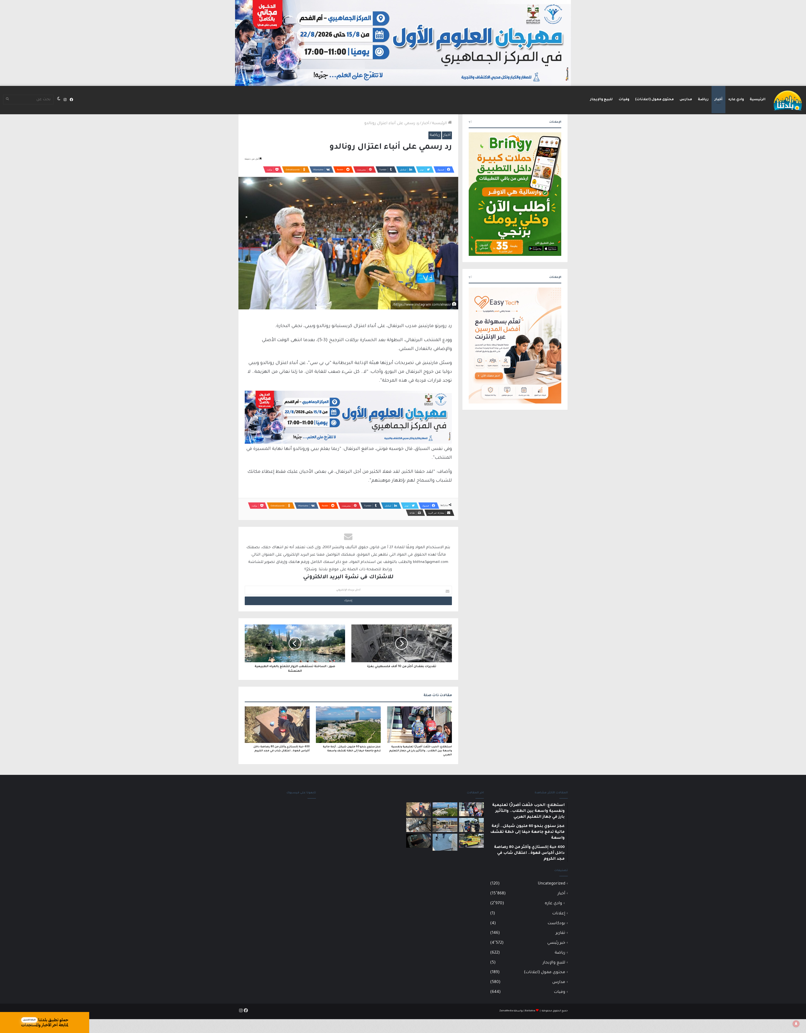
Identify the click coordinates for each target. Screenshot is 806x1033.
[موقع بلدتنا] (788, 100)
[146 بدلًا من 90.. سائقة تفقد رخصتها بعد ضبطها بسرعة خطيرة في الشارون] (471, 825)
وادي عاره (736, 99)
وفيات (624, 99)
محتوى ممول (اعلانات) (654, 99)
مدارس (686, 99)
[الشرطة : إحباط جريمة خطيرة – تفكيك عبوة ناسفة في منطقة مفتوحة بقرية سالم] (418, 825)
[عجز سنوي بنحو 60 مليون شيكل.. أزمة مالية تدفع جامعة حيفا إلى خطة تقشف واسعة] (348, 724)
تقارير (560, 933)
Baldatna (530, 1011)
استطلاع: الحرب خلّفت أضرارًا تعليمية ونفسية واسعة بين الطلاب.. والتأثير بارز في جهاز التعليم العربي (420, 750)
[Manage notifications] (796, 1023)
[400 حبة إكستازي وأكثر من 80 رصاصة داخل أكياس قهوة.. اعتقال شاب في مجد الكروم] (277, 724)
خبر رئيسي (556, 943)
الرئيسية (757, 99)
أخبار (718, 99)
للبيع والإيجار (601, 99)
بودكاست (556, 923)
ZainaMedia (506, 1011)
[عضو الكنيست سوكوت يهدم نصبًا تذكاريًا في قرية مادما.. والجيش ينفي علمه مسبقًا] (445, 842)
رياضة (703, 99)
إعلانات (558, 913)
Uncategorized (551, 884)
